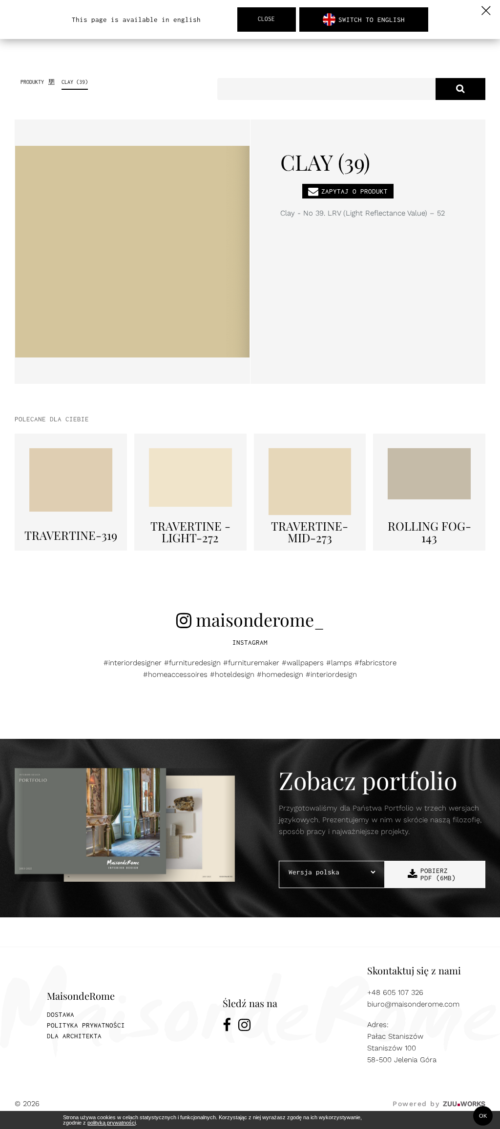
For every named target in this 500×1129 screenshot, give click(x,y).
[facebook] (227, 1026)
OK (483, 1116)
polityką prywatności (111, 1123)
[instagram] (244, 1026)
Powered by (439, 1104)
